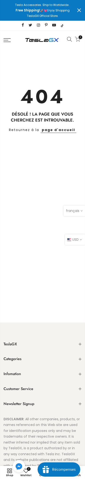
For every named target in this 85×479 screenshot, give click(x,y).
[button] (19, 467)
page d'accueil (58, 129)
